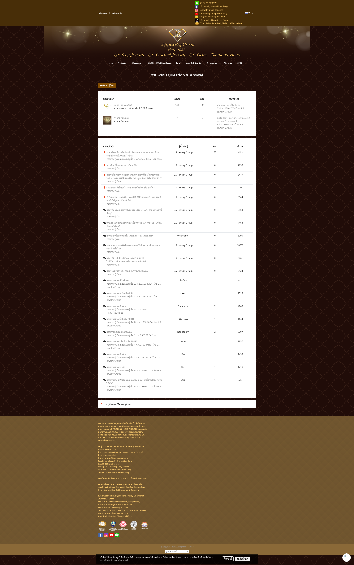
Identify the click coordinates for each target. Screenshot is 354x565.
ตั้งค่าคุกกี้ (228, 559)
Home (110, 63)
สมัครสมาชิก (117, 13)
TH (250, 13)
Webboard (137, 63)
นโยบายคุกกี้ (123, 560)
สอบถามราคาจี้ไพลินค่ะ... (229, 105)
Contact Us (212, 63)
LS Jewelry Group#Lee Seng (214, 6)
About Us (228, 63)
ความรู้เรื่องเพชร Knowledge (159, 63)
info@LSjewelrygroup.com (212, 16)
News (177, 63)
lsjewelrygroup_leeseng (211, 10)
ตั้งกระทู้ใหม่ (108, 85)
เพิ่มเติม (239, 63)
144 (177, 105)
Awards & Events (193, 63)
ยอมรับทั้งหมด (242, 559)
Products (122, 63)
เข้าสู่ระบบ (103, 13)
